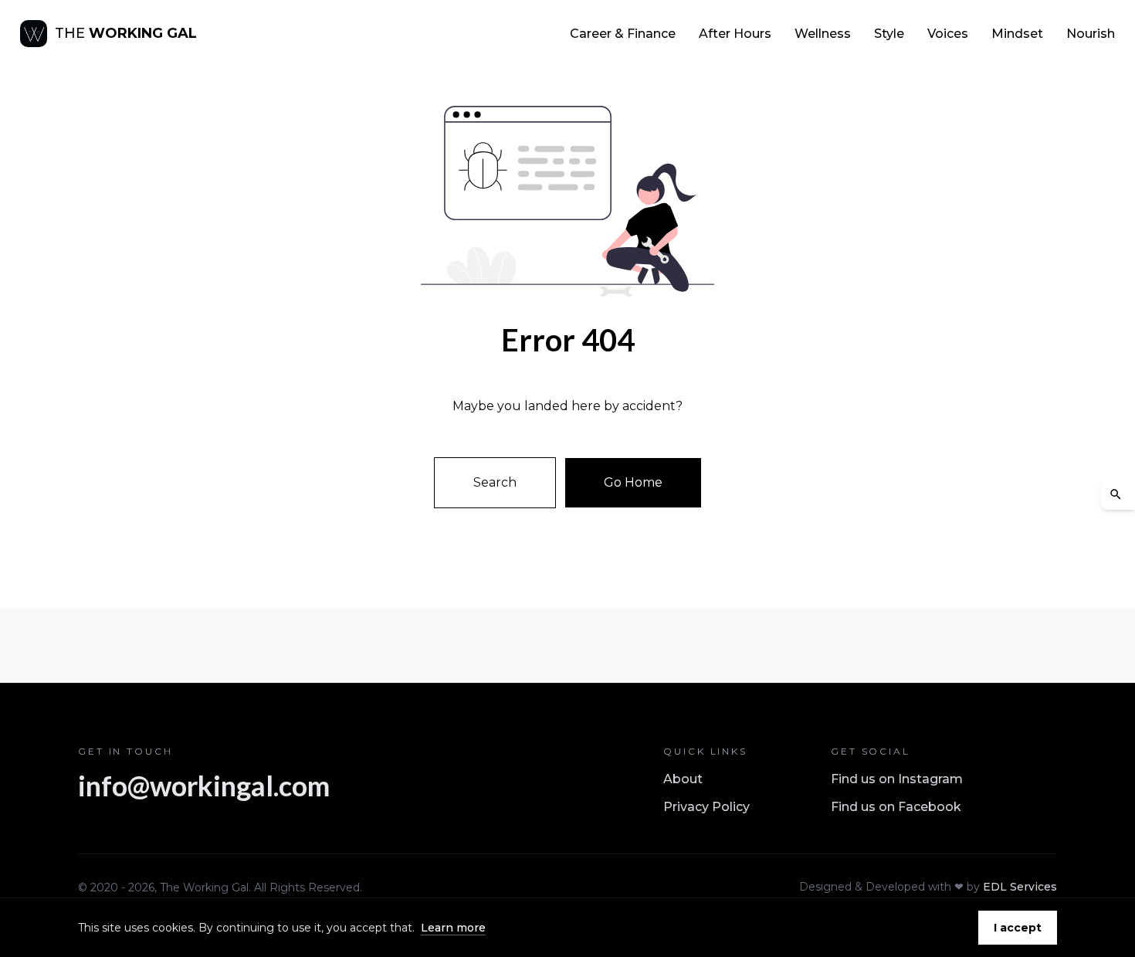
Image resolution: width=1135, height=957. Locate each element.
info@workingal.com (204, 786)
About (683, 779)
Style (889, 33)
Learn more (453, 928)
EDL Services (1020, 887)
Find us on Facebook (896, 806)
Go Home (633, 482)
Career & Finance (623, 33)
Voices (947, 33)
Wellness (822, 33)
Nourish (1090, 33)
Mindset (1017, 33)
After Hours (735, 33)
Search (495, 482)
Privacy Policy (706, 806)
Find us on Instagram (897, 779)
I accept (1018, 928)
